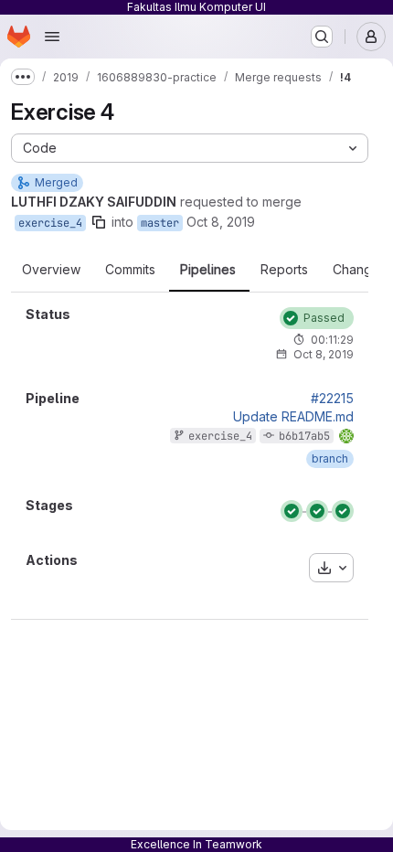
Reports (284, 269)
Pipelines (208, 269)
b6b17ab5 (304, 436)
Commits (130, 269)
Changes (360, 269)
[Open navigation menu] (52, 36)
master (160, 223)
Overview (51, 269)
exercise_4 (50, 223)
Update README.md (293, 417)
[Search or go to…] (322, 37)
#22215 (332, 398)
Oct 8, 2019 (220, 221)
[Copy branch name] (99, 222)
